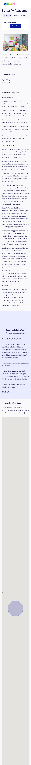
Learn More (15, 26)
